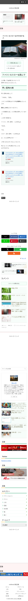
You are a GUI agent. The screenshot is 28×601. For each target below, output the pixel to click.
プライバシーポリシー (20, 593)
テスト (7, 591)
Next (27, 19)
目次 (11, 63)
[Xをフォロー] (7, 249)
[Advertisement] (14, 217)
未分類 (7, 596)
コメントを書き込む (14, 283)
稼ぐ (21, 589)
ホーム (7, 587)
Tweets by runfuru (6, 460)
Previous (1, 19)
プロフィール (20, 587)
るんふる (14, 383)
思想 (4, 197)
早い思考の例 (11, 68)
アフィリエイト (20, 591)
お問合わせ (20, 596)
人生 (7, 589)
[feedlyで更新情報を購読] (20, 249)
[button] (22, 241)
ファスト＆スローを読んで (14, 66)
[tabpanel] (8, 18)
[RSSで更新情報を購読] (14, 253)
